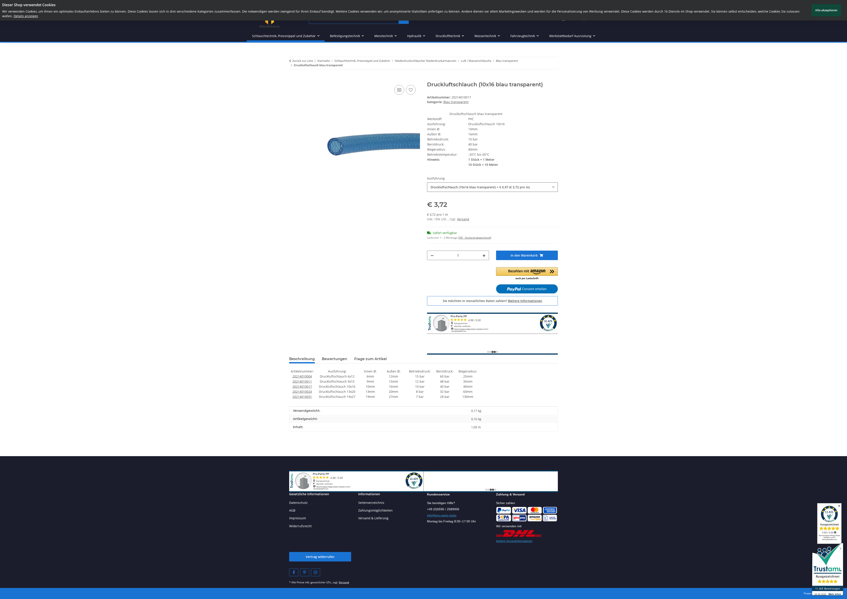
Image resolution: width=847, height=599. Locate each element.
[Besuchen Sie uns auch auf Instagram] (315, 572)
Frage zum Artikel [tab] (370, 359)
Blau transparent (455, 102)
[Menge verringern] (432, 255)
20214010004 (302, 376)
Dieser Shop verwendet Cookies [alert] (29, 4)
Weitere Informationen (525, 301)
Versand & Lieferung (373, 518)
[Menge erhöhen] (484, 255)
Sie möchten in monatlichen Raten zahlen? (492, 301)
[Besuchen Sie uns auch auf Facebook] (293, 572)
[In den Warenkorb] (292, 79)
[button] (527, 273)
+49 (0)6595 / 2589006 (443, 509)
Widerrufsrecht (300, 526)
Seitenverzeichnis (371, 503)
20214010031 (302, 397)
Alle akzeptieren (826, 10)
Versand (463, 219)
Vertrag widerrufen (320, 557)
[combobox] (492, 187)
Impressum (297, 518)
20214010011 (302, 381)
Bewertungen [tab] (334, 359)
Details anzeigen (26, 16)
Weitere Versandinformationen (514, 541)
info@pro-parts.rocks (441, 515)
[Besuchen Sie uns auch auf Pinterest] (304, 572)
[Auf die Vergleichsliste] (399, 90)
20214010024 (302, 391)
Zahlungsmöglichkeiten (375, 510)
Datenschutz (298, 503)
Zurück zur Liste (302, 61)
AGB (292, 510)
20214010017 (302, 386)
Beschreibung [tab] (302, 359)
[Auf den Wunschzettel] (411, 90)
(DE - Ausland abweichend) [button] (474, 238)
